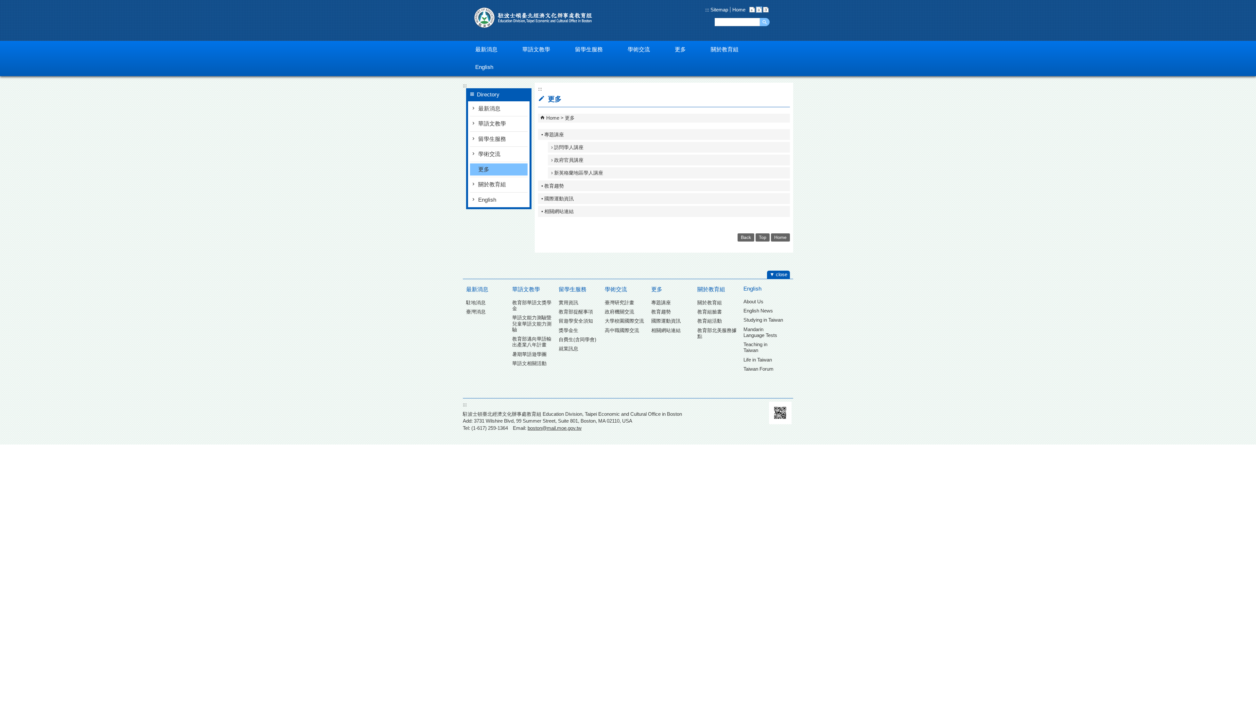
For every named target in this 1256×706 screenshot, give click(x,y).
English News (758, 310)
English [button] (484, 67)
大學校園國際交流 (624, 321)
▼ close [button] (778, 274)
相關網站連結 (666, 330)
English (487, 200)
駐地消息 (476, 302)
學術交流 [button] (639, 49)
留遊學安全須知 (576, 321)
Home (738, 9)
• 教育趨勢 (552, 186)
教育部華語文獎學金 (531, 305)
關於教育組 (492, 184)
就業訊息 (568, 348)
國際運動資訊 (666, 321)
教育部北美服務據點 (717, 333)
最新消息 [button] (486, 49)
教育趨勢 (661, 311)
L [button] (766, 9)
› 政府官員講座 (567, 160)
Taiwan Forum (758, 369)
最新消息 (489, 109)
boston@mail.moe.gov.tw (555, 428)
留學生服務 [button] (589, 49)
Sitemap (718, 9)
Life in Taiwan (757, 359)
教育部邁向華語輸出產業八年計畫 (531, 341)
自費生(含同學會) (577, 339)
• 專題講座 (552, 134)
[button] (765, 22)
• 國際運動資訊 (557, 198)
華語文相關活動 (529, 363)
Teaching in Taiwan (755, 347)
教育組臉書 (709, 311)
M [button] (759, 10)
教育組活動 (709, 321)
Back (746, 237)
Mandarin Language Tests (760, 332)
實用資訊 (568, 302)
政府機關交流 (619, 311)
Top (762, 237)
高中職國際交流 (622, 330)
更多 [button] (680, 49)
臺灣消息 (476, 311)
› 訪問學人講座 (567, 147)
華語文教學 (492, 124)
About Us (753, 301)
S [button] (752, 9)
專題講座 (661, 302)
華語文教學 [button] (536, 49)
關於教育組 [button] (725, 49)
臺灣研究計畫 (619, 302)
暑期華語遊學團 (529, 354)
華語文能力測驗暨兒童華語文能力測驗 (531, 323)
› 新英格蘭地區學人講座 (577, 173)
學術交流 (489, 154)
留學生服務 (492, 139)
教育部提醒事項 (576, 311)
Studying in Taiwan (763, 320)
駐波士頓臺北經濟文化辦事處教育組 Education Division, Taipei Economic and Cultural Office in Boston (533, 17)
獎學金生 (568, 330)
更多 (483, 169)
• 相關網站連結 (557, 211)
